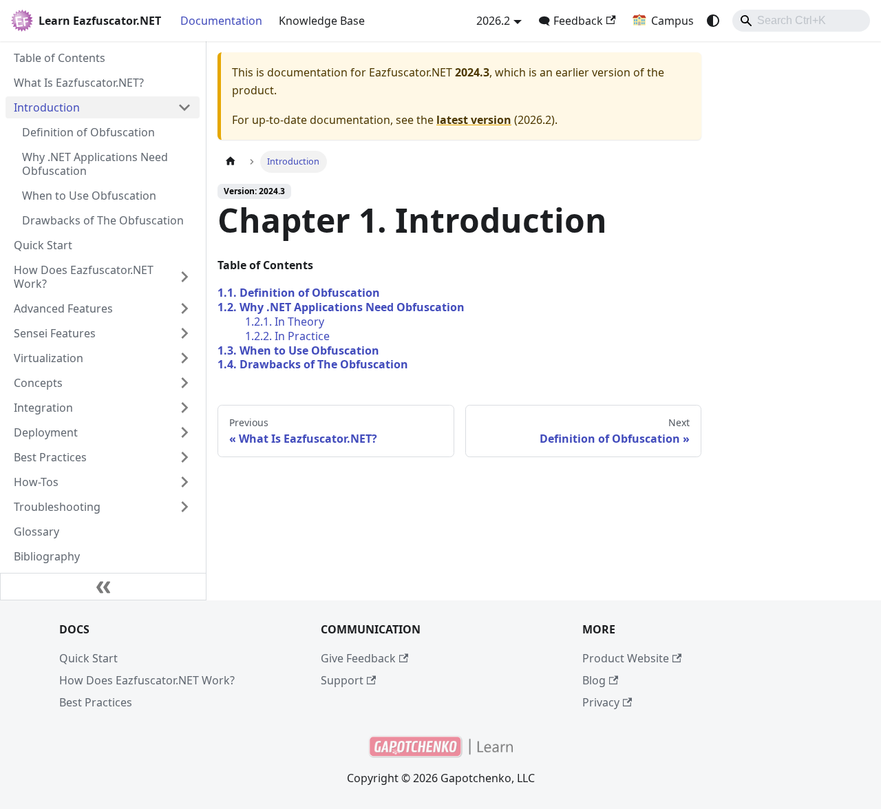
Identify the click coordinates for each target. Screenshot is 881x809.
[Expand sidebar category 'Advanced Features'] (184, 308)
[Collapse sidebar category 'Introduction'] (184, 107)
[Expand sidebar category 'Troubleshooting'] (184, 507)
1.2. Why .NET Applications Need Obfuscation (341, 307)
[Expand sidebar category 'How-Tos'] (184, 482)
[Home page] (230, 161)
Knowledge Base (322, 20)
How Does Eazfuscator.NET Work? (147, 680)
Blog (594, 680)
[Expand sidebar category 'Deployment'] (184, 432)
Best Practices (95, 702)
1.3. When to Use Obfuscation (298, 350)
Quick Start (88, 658)
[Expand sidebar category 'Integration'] (184, 408)
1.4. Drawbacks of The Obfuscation (312, 364)
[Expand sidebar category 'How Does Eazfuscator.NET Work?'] (184, 277)
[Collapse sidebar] (103, 586)
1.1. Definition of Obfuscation (298, 292)
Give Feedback (358, 658)
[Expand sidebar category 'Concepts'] (184, 383)
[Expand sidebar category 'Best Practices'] (184, 457)
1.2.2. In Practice (287, 336)
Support (342, 680)
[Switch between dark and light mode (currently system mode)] (713, 21)
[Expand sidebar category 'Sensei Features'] (184, 333)
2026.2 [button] (493, 20)
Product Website (625, 658)
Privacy (600, 702)
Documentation (221, 20)
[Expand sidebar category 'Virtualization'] (184, 358)
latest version (473, 119)
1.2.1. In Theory (284, 321)
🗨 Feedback (570, 20)
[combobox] (801, 21)
